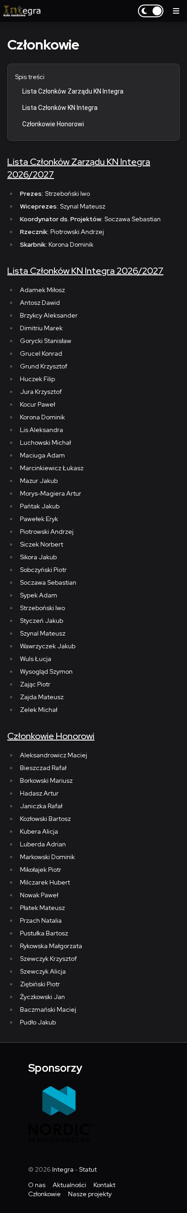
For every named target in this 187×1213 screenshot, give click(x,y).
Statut (88, 1169)
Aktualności (69, 1185)
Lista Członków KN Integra (85, 271)
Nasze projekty (90, 1194)
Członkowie (44, 1194)
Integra (63, 1169)
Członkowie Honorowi (50, 736)
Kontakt (104, 1185)
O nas (36, 1185)
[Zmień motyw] (150, 11)
